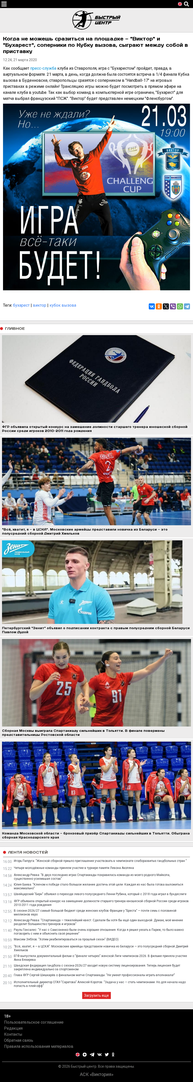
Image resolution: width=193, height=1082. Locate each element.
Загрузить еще (96, 995)
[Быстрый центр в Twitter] (107, 1055)
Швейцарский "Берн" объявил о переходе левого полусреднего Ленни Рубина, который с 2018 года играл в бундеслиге (100, 894)
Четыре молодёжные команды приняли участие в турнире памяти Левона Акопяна (74, 868)
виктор (39, 305)
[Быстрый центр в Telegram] (92, 1055)
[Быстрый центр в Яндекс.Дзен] (85, 1055)
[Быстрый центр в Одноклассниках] (113, 1055)
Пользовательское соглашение (34, 1022)
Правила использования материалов (38, 1046)
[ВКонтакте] (152, 306)
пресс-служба (43, 68)
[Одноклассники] (159, 306)
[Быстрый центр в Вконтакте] (99, 1055)
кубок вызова (63, 305)
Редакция (13, 1028)
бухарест (21, 305)
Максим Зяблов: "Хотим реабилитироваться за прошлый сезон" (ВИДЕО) (66, 939)
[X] (166, 306)
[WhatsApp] (180, 306)
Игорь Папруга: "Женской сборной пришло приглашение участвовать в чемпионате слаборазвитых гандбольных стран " (100, 861)
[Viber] (173, 306)
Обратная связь (18, 1040)
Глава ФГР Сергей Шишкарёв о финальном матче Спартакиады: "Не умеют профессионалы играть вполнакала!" (94, 975)
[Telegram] (187, 306)
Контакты (13, 1034)
